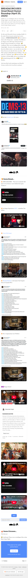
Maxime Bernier (7, 281)
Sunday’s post (10, 117)
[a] (14, 91)
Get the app (20, 571)
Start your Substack (10, 571)
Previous (5, 561)
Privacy (16, 567)
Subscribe (20, 2)
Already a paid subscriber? (14, 554)
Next (23, 561)
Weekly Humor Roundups (8, 6)
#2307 (15, 208)
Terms (19, 567)
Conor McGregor (7, 233)
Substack (7, 575)
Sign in (25, 2)
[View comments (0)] (7, 31)
